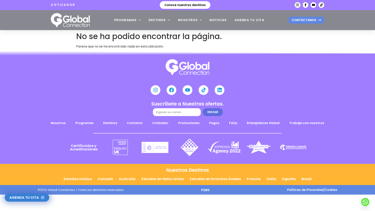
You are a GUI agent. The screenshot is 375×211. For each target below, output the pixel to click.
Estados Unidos (78, 178)
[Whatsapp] (365, 202)
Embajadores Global (263, 123)
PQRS (205, 190)
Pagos (214, 123)
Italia (271, 178)
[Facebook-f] (305, 5)
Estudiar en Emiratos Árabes (215, 178)
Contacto (135, 123)
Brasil (307, 178)
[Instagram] (297, 5)
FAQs (233, 123)
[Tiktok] (321, 5)
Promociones (189, 123)
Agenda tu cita (249, 20)
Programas (125, 20)
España (289, 178)
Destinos (157, 20)
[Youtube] (313, 5)
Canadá (105, 178)
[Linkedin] (219, 90)
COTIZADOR (63, 5)
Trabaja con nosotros (306, 123)
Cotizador (160, 123)
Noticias (218, 20)
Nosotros (188, 20)
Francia (254, 178)
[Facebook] (171, 90)
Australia (127, 178)
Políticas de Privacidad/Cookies (312, 190)
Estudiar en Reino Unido (162, 178)
